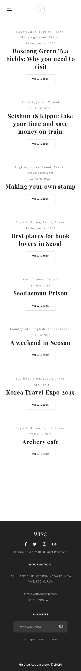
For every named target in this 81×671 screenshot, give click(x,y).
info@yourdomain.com (40, 594)
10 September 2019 (41, 228)
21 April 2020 (40, 108)
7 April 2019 (40, 384)
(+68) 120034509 (41, 600)
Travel (54, 37)
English (45, 32)
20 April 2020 (40, 179)
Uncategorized (34, 37)
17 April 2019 (40, 335)
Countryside (26, 32)
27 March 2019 (40, 434)
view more (40, 79)
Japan (41, 102)
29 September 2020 (41, 43)
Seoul (47, 167)
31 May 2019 (40, 285)
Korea (59, 32)
